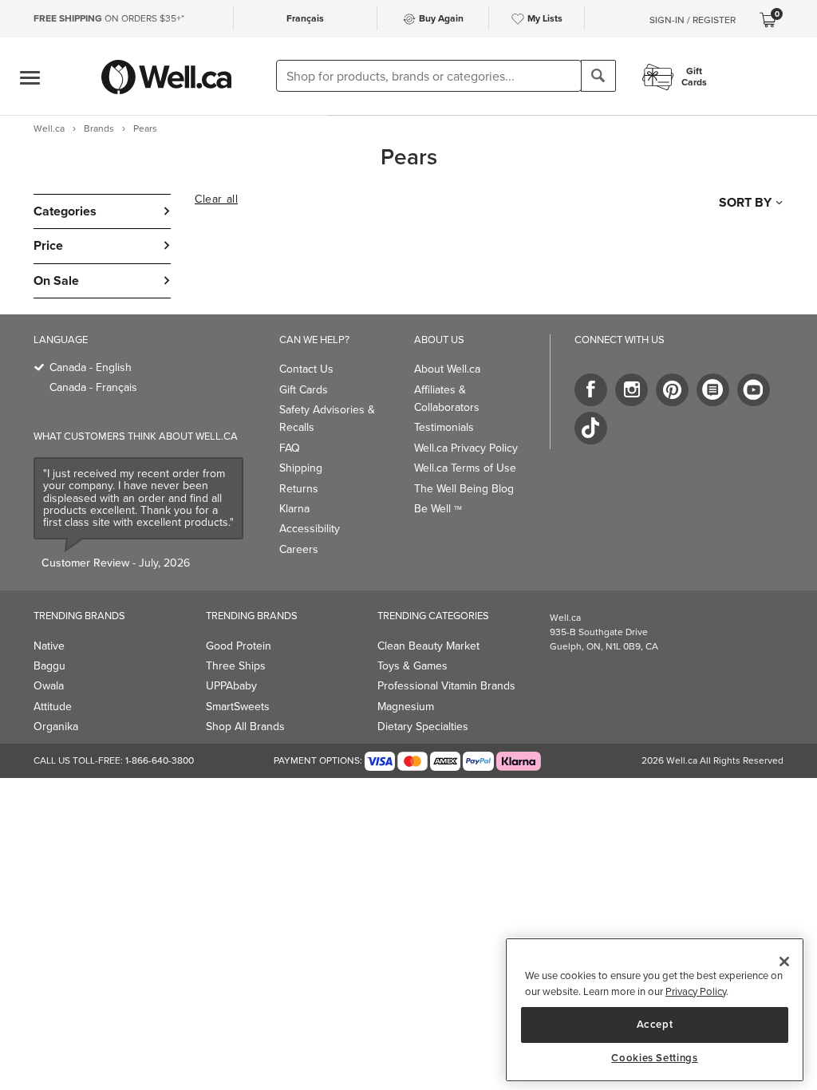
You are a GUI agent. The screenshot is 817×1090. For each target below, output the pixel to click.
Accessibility (309, 528)
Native (49, 646)
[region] (654, 1010)
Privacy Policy (695, 991)
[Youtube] (753, 389)
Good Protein (238, 646)
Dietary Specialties (422, 726)
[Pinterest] (672, 389)
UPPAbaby (231, 685)
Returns (298, 488)
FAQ (289, 448)
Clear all (216, 199)
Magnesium (405, 706)
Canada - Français (93, 387)
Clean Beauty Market (428, 646)
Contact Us (306, 369)
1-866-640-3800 (159, 760)
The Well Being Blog (464, 488)
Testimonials (444, 427)
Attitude (53, 706)
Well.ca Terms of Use (465, 468)
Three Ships (236, 666)
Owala (49, 685)
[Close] (784, 961)
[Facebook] (590, 389)
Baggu (49, 666)
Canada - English (90, 367)
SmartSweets (238, 706)
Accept (655, 1024)
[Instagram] (631, 389)
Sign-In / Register (692, 20)
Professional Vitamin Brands (446, 685)
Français (305, 18)
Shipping (300, 468)
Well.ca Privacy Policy (466, 448)
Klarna (294, 508)
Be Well (438, 508)
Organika (56, 726)
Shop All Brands (245, 726)
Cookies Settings (654, 1058)
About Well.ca (447, 369)
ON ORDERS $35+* (109, 18)
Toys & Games (412, 666)
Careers (298, 549)
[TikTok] (590, 428)
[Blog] (713, 389)
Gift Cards (303, 389)
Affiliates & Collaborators (447, 398)
